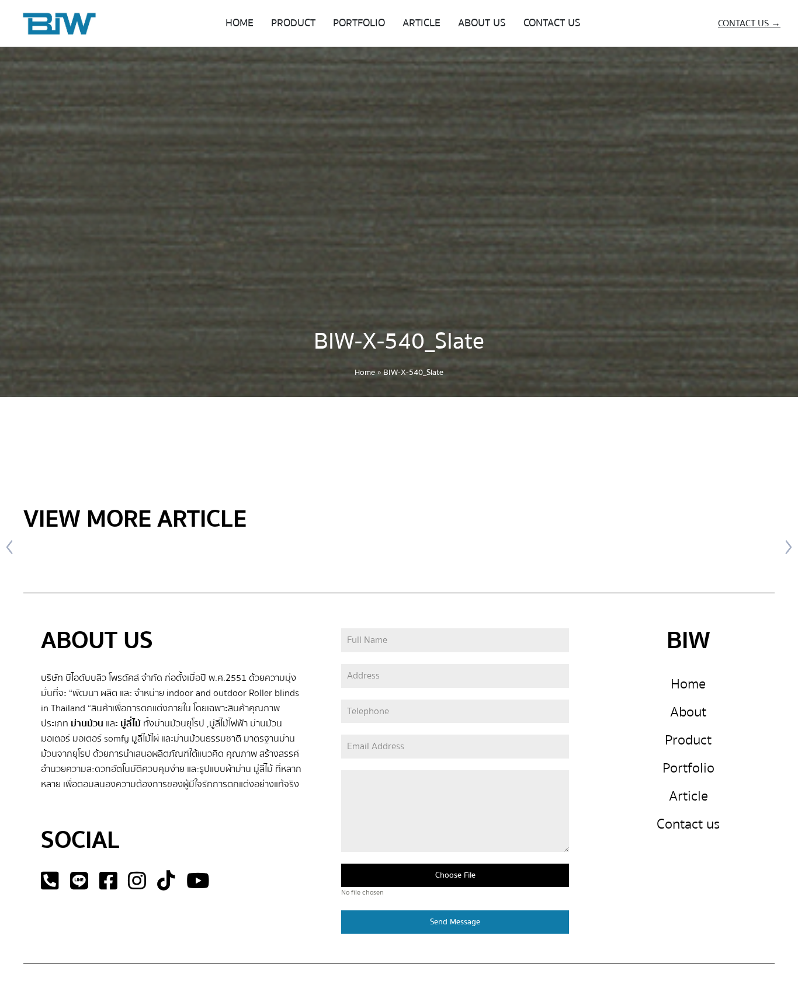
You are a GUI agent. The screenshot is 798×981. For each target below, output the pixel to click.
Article (688, 796)
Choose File (455, 875)
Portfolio (688, 768)
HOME (239, 23)
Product (688, 740)
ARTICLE (421, 23)
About (688, 712)
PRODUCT (293, 23)
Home (365, 372)
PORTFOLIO (359, 23)
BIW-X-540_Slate (399, 341)
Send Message (455, 922)
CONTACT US (552, 23)
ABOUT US (482, 23)
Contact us (688, 824)
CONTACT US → (749, 23)
